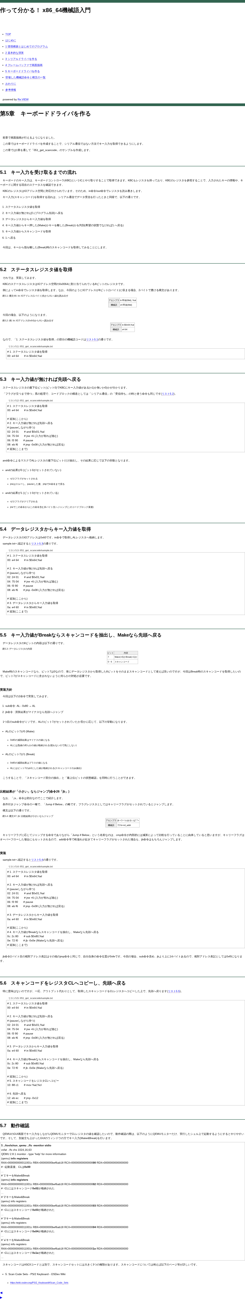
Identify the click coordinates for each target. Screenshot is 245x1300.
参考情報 (10, 89)
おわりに (10, 83)
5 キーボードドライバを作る (22, 71)
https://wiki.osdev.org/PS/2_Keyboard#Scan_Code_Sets (39, 1282)
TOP (8, 34)
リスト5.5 (174, 991)
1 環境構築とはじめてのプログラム (26, 46)
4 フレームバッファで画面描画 (23, 65)
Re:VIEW (23, 99)
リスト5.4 (37, 859)
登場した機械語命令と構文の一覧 (25, 77)
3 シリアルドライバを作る (21, 58)
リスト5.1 (92, 339)
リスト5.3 (37, 543)
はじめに (10, 40)
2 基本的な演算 (14, 52)
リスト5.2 (168, 393)
